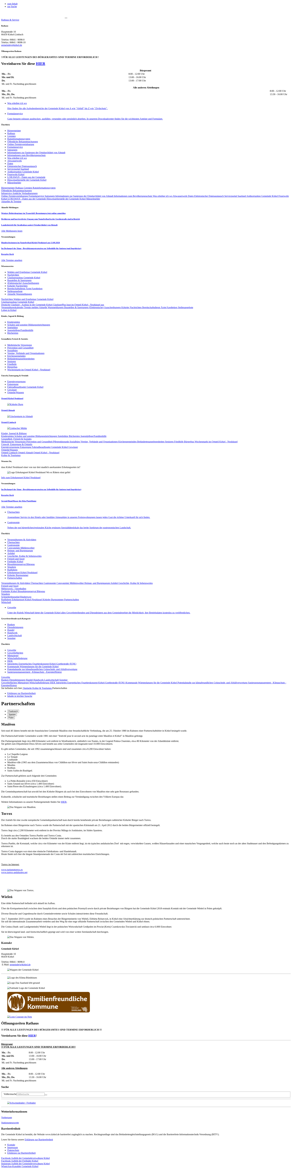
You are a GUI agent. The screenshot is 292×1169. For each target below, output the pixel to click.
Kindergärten (7, 436)
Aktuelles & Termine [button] (11, 201)
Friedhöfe (179, 441)
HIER (40, 64)
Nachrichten (7, 299)
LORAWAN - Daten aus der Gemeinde (26, 177)
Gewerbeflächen (15, 653)
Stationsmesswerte (10, 1122)
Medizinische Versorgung (13, 441)
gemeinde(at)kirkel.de (11, 45)
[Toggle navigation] (66, 17)
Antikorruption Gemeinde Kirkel (23, 171)
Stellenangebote (185, 307)
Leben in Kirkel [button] (8, 310)
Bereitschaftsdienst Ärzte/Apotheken (160, 307)
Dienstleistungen (15, 627)
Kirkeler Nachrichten (131, 307)
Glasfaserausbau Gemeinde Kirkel (17, 302)
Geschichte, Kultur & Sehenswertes (24, 556)
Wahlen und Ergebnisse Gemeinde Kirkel (33, 299)
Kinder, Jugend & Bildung (14, 433)
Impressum (12, 1147)
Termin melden (31, 307)
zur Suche (12, 6)
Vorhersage (6, 1117)
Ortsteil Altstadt (25, 452)
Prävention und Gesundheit (39, 441)
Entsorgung (26, 447)
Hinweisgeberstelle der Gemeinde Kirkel (26, 180)
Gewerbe (11, 650)
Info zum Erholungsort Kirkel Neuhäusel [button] (20, 477)
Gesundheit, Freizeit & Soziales (16, 439)
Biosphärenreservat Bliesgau (21, 564)
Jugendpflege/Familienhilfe (93, 436)
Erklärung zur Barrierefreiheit (39, 1139)
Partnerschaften (14, 578)
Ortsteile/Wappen (9, 450)
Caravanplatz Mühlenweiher (21, 548)
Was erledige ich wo (17, 158)
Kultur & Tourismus (42, 688)
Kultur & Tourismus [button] (11, 455)
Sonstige (11, 638)
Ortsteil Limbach (9, 452)
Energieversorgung (10, 447)
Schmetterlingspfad (10, 597)
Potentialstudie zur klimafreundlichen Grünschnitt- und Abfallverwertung (42, 669)
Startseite (27, 688)
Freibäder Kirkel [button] (19, 1161)
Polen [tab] (11, 717)
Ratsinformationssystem (18, 139)
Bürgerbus (189, 441)
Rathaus (11, 133)
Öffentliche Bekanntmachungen (22, 141)
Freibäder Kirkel (15, 561)
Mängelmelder (14, 182)
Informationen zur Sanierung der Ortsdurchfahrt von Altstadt (36, 152)
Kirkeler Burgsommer (17, 575)
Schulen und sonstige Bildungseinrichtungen (36, 436)
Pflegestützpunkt (61, 441)
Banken (11, 624)
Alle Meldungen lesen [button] (11, 231)
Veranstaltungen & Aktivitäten (21, 539)
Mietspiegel (12, 655)
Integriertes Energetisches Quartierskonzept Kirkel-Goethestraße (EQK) (41, 663)
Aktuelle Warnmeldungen (51, 307)
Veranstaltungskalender (12, 307)
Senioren (169, 441)
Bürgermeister (14, 130)
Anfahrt (11, 553)
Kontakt (11, 1144)
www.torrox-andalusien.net (14, 872)
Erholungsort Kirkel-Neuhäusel (22, 572)
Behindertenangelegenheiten (151, 441)
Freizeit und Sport (15, 558)
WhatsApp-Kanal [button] (19, 1166)
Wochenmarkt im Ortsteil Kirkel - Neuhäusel (216, 441)
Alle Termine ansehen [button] (11, 260)
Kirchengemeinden (127, 441)
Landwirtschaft (14, 635)
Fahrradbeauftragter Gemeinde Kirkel (50, 447)
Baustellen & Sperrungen (76, 307)
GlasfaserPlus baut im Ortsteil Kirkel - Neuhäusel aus (78, 304)
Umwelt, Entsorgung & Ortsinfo (16, 444)
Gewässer (73, 447)
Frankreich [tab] (13, 711)
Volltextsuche (10, 1094)
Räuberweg (25, 597)
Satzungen (12, 150)
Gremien (11, 136)
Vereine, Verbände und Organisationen (99, 441)
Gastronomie (13, 545)
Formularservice (15, 147)
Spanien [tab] (12, 714)
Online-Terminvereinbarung (20, 144)
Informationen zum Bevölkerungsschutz (26, 155)
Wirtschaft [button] (6, 602)
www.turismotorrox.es (12, 869)
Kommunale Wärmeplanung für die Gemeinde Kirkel (33, 666)
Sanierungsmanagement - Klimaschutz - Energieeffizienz (34, 672)
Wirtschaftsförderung (17, 658)
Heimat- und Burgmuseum (20, 550)
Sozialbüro (75, 441)
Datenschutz (13, 1150)
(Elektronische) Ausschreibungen (105, 307)
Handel (10, 630)
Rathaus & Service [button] (10, 20)
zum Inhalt (12, 3)
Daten (10, 163)
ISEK (10, 661)
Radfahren (12, 569)
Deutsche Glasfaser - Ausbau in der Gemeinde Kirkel (27, 304)
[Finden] (46, 1094)
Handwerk (12, 632)
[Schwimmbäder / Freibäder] (21, 1103)
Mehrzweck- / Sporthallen (13, 588)
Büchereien (74, 436)
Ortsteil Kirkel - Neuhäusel (46, 452)
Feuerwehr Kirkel (15, 174)
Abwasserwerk (14, 160)
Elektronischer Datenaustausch (22, 166)
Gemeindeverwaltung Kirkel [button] (25, 1158)
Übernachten (13, 542)
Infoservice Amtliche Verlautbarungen (19, 193)
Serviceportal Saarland (18, 169)
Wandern (11, 567)
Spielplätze (63, 436)
